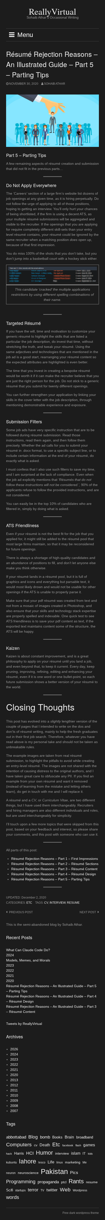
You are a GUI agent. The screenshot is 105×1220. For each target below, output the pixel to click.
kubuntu (11, 1162)
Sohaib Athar (54, 83)
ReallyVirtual (52, 11)
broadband (84, 1137)
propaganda (48, 1182)
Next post (88, 912)
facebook (67, 1145)
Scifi (9, 1190)
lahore (27, 1161)
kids (90, 1153)
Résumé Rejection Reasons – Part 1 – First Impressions (54, 859)
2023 (10, 965)
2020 (10, 981)
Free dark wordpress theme (81, 1213)
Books (57, 1137)
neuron (11, 1173)
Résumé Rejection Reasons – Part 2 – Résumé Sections (54, 864)
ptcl (63, 1182)
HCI (30, 1153)
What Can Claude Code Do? (28, 950)
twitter (52, 1190)
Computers (19, 1144)
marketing (72, 1162)
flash (78, 1145)
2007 (14, 1111)
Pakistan (54, 1171)
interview (57, 902)
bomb (45, 1137)
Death (45, 1145)
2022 (10, 970)
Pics (74, 1172)
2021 (10, 976)
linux (59, 1162)
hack (9, 1153)
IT (84, 1153)
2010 (14, 1095)
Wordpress (80, 1190)
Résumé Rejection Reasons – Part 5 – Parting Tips (50, 879)
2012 (14, 1085)
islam (75, 1153)
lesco (41, 1162)
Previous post (21, 912)
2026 (14, 1049)
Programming (20, 1181)
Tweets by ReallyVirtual (24, 1024)
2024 (10, 955)
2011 (14, 1090)
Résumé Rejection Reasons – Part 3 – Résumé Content (54, 869)
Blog (33, 1136)
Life (51, 1162)
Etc (29, 902)
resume (73, 902)
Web (65, 1189)
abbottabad (16, 1137)
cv (46, 902)
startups (20, 1190)
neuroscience (28, 1173)
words (12, 1197)
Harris (19, 1153)
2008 (14, 1106)
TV (42, 1190)
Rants (76, 1181)
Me (85, 1162)
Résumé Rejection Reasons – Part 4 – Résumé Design (53, 874)
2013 (14, 1080)
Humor (44, 1152)
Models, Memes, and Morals (28, 960)
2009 (14, 1100)
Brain (69, 1137)
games (89, 1145)
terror (33, 1189)
